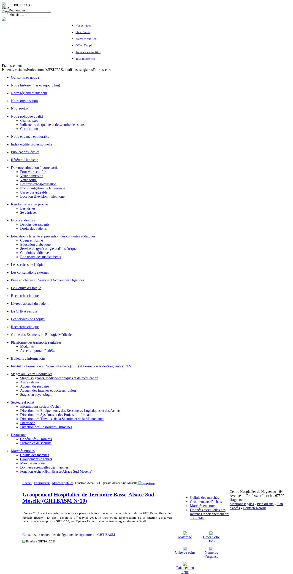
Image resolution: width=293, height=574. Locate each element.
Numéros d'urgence (211, 554)
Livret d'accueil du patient (29, 303)
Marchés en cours (33, 463)
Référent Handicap (24, 160)
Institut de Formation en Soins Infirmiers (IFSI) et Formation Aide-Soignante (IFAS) (71, 366)
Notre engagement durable (30, 136)
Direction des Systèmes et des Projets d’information (57, 415)
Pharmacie (27, 423)
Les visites (27, 208)
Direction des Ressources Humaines (46, 427)
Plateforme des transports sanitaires (36, 342)
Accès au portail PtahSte (37, 351)
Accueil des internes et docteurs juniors (48, 390)
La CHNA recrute (24, 311)
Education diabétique (35, 244)
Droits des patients (33, 228)
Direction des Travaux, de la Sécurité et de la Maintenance (62, 419)
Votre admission (31, 176)
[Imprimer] (146, 483)
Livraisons (18, 435)
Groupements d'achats (36, 459)
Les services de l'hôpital (28, 265)
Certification (29, 129)
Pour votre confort (33, 172)
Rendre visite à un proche (29, 204)
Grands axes (29, 120)
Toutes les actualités (88, 52)
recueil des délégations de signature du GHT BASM (78, 534)
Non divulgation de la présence (42, 188)
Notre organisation (24, 101)
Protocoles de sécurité (36, 443)
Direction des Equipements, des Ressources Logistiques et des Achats (70, 410)
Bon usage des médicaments (40, 257)
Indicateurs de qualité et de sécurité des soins (52, 125)
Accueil (27, 483)
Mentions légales (242, 504)
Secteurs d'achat (22, 402)
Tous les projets (85, 58)
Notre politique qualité (27, 116)
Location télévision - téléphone (42, 196)
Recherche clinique (25, 296)
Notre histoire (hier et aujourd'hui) (35, 85)
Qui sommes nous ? (25, 77)
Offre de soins (185, 552)
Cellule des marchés (34, 455)
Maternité (185, 537)
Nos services (83, 25)
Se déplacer (28, 212)
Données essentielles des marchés (44, 467)
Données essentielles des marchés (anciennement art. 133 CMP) (209, 514)
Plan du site (265, 504)
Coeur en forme (31, 240)
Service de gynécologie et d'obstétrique (48, 249)
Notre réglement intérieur (29, 93)
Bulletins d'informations (28, 358)
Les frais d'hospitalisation (38, 184)
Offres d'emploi (85, 45)
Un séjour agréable (33, 192)
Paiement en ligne (185, 570)
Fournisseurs (42, 483)
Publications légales (25, 152)
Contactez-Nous (254, 508)
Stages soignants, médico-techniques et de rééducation (59, 378)
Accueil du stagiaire (34, 386)
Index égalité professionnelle (31, 144)
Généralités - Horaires (36, 439)
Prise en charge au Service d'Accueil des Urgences (47, 280)
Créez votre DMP (211, 539)
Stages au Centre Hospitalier (31, 374)
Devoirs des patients (34, 224)
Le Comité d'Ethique (26, 288)
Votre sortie (28, 180)
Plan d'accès (83, 32)
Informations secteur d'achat (40, 406)
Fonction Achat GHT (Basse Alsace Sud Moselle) (56, 471)
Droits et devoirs (23, 220)
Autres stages (29, 382)
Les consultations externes (30, 272)
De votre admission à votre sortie (34, 168)
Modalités (27, 346)
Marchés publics (86, 38)
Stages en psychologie (36, 394)
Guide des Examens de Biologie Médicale (41, 335)
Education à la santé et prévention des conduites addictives (53, 236)
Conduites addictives (35, 253)
